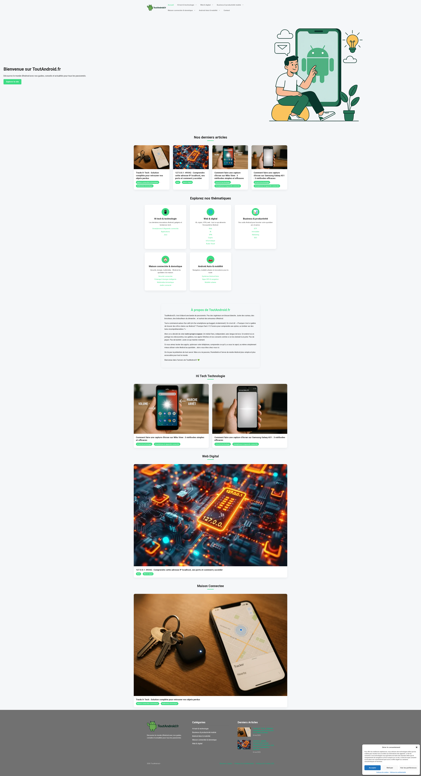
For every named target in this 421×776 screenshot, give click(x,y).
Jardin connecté (165, 285)
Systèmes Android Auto (210, 276)
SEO (255, 238)
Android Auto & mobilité (208, 10)
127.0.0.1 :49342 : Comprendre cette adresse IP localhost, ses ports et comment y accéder (190, 176)
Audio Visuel (210, 244)
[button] (417, 747)
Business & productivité (255, 218)
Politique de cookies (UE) (265, 764)
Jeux (165, 235)
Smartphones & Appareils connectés (228, 186)
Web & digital (205, 5)
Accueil (171, 5)
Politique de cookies (382, 772)
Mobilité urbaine (210, 282)
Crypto (210, 238)
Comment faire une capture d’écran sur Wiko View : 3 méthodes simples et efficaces (229, 176)
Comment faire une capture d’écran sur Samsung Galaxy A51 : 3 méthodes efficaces (269, 176)
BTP (255, 229)
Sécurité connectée (165, 276)
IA (210, 232)
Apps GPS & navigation (210, 279)
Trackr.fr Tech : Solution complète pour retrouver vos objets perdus (149, 176)
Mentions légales (226, 764)
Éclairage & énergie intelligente (165, 279)
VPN (210, 235)
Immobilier (255, 232)
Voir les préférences (408, 768)
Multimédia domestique (144, 186)
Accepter (372, 768)
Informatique (210, 241)
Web (177, 182)
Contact (227, 10)
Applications (165, 232)
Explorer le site (12, 82)
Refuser (390, 768)
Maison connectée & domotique (180, 10)
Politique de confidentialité (398, 772)
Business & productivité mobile (229, 5)
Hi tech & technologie (185, 5)
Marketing (255, 235)
